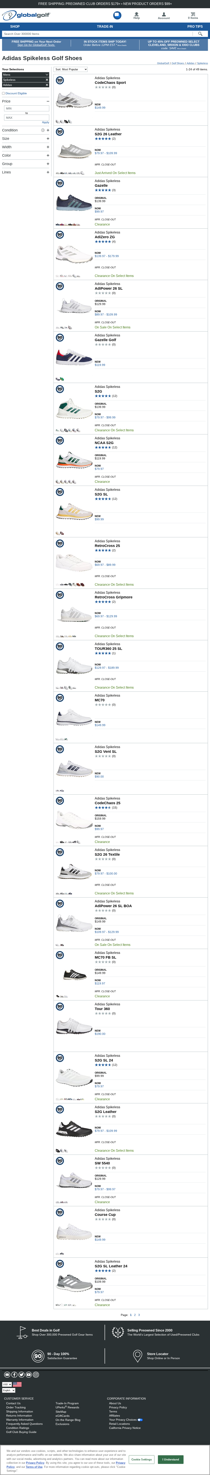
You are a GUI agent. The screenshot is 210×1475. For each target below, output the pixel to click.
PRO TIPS (195, 26)
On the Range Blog (68, 1419)
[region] (105, 1460)
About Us (115, 1403)
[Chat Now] (117, 15)
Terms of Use (34, 1466)
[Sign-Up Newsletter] (7, 1375)
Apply (45, 122)
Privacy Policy (118, 1407)
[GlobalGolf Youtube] (28, 1375)
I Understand (170, 1459)
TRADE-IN (105, 26)
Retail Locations (119, 1423)
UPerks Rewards (67, 1407)
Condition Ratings (17, 1427)
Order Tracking (16, 1407)
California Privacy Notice (125, 1427)
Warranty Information (19, 1419)
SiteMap (61, 1411)
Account (164, 18)
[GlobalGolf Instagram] (35, 1375)
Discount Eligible (16, 93)
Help (137, 17)
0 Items (193, 17)
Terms (113, 1411)
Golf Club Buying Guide (21, 1432)
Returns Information (19, 1415)
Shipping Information (19, 1411)
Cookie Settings (141, 1459)
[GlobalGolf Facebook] (13, 1375)
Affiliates (114, 1415)
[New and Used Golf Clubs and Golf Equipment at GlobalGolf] (26, 19)
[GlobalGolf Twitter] (21, 1375)
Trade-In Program (67, 1403)
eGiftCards (63, 1415)
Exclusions (62, 1424)
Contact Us (13, 1403)
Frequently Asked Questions (24, 1423)
